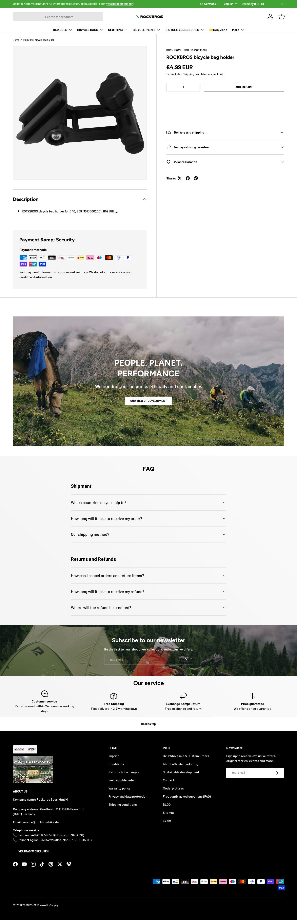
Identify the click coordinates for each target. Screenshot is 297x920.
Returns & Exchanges (123, 772)
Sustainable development (181, 772)
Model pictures (173, 788)
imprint (113, 756)
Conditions (116, 764)
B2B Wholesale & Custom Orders (186, 756)
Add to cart (244, 87)
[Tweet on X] (180, 178)
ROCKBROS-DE (28, 905)
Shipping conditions (122, 804)
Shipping (188, 74)
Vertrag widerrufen (33, 851)
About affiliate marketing (180, 764)
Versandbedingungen (119, 3)
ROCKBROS (173, 50)
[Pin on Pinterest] (196, 178)
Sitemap (169, 812)
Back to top (148, 724)
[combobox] (58, 16)
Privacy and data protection (127, 796)
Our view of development (148, 400)
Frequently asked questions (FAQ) (187, 796)
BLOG (167, 804)
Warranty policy (119, 788)
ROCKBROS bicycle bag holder (38, 39)
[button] (225, 99)
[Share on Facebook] (188, 178)
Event (167, 820)
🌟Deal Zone (218, 30)
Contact (168, 780)
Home (16, 39)
